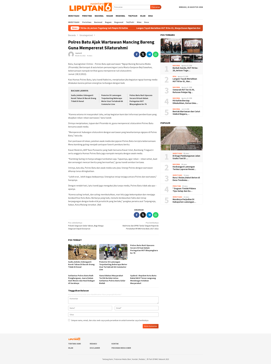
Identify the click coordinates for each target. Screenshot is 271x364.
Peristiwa (177, 186)
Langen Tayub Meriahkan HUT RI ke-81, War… (185, 80)
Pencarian (156, 7)
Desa (174, 76)
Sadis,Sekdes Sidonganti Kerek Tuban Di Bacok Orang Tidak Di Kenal (83, 98)
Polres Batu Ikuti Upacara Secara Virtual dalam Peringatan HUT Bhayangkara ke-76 (144, 249)
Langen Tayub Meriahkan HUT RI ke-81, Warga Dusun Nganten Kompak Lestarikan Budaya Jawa (170, 28)
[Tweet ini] (143, 54)
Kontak (115, 344)
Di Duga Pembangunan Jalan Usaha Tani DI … (186, 157)
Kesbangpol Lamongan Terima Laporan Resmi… (184, 168)
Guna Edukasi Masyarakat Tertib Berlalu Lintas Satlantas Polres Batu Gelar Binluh (112, 279)
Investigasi (177, 153)
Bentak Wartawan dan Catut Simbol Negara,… (186, 112)
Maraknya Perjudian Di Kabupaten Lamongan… (184, 200)
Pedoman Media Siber (121, 348)
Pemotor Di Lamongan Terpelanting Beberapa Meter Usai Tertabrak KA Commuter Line (113, 266)
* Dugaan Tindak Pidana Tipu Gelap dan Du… (184, 189)
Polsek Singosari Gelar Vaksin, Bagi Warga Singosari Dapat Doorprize (85, 225)
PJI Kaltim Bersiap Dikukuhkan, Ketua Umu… (185, 101)
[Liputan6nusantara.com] (90, 7)
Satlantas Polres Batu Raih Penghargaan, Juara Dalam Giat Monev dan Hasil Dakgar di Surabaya (81, 279)
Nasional (176, 66)
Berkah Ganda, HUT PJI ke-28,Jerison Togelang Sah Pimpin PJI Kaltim (82, 28)
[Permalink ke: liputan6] (71, 54)
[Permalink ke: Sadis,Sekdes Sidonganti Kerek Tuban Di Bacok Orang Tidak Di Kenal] (82, 252)
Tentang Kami (74, 344)
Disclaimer (95, 348)
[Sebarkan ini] (136, 54)
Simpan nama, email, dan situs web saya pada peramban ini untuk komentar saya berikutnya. (110, 320)
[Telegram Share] (149, 54)
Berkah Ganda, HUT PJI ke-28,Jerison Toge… (185, 69)
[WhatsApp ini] (156, 54)
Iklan (70, 348)
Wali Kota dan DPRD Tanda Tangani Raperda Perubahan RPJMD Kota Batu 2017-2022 (141, 225)
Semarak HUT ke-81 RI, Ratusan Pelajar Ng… (184, 91)
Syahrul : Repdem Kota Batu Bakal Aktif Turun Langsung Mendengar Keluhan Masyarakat (143, 279)
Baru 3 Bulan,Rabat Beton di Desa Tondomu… (186, 178)
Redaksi (93, 344)
